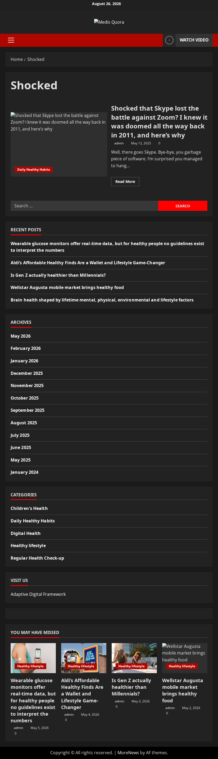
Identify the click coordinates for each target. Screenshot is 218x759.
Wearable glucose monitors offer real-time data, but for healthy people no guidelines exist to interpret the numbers (33, 700)
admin (119, 143)
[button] (11, 40)
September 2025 (27, 410)
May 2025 (21, 460)
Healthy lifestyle (28, 545)
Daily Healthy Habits (33, 169)
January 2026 (24, 361)
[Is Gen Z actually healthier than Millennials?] (134, 658)
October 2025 (25, 398)
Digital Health (26, 533)
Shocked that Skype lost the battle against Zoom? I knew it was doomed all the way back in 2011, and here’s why (59, 144)
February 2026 (26, 348)
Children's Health (29, 508)
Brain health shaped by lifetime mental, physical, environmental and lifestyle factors (102, 300)
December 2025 (27, 373)
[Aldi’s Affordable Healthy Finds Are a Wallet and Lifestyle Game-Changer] (83, 658)
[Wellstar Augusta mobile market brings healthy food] (184, 658)
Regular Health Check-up (37, 558)
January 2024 (24, 472)
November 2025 (27, 385)
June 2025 (21, 447)
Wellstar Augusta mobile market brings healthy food (67, 287)
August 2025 (24, 423)
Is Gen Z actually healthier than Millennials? (58, 275)
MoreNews (128, 753)
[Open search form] (157, 40)
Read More (127, 182)
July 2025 (20, 435)
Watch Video (194, 40)
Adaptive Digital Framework (38, 594)
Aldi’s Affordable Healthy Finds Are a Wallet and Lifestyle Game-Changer (88, 263)
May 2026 (21, 336)
